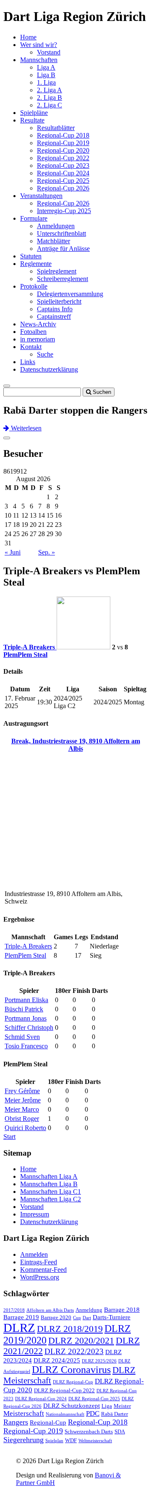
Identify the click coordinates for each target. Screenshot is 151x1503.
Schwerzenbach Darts (89, 1431)
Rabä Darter (114, 1414)
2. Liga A (49, 90)
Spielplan (54, 1440)
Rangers (15, 1422)
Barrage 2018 (122, 1309)
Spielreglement (56, 271)
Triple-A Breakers (28, 946)
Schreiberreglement (62, 278)
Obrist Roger (22, 1118)
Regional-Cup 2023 (63, 165)
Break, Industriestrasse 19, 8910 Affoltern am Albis (75, 744)
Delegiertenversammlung (70, 293)
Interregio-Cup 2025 (64, 210)
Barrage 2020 (56, 1317)
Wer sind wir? (38, 44)
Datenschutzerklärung (49, 369)
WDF (71, 1440)
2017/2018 (14, 1310)
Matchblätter (53, 241)
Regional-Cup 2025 (63, 180)
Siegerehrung (23, 1439)
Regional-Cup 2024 (63, 173)
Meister (122, 1406)
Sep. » (46, 552)
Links (27, 361)
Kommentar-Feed (43, 1269)
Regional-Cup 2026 (63, 188)
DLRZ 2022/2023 (74, 1351)
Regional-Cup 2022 (63, 158)
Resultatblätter (56, 127)
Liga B (46, 74)
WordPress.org (39, 1277)
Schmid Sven (22, 1036)
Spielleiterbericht (59, 301)
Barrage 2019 (21, 1317)
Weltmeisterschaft (95, 1440)
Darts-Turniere (111, 1317)
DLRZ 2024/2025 (57, 1360)
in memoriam (37, 339)
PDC (92, 1413)
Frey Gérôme (22, 1090)
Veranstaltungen (41, 195)
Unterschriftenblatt (61, 233)
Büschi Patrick (24, 1009)
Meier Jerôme (23, 1100)
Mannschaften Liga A (49, 1176)
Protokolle (33, 286)
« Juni (13, 552)
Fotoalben (33, 331)
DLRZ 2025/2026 (99, 1361)
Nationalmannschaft (65, 1414)
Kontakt (31, 346)
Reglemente (36, 263)
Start (9, 1136)
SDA (120, 1431)
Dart (87, 1317)
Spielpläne (34, 112)
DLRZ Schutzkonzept (71, 1405)
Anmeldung (89, 1310)
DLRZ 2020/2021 (81, 1341)
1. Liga (46, 82)
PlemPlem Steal (25, 955)
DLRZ (19, 1327)
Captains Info (55, 309)
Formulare (33, 218)
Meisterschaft (23, 1413)
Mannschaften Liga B (49, 1184)
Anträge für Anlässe (63, 248)
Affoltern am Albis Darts (50, 1310)
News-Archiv (38, 324)
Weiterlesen (25, 428)
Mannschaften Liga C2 (50, 1199)
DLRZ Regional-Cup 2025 (94, 1398)
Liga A (46, 67)
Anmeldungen (56, 225)
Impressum (34, 1214)
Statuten (31, 256)
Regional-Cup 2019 (63, 142)
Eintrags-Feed (38, 1262)
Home (28, 37)
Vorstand (48, 52)
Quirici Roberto (25, 1127)
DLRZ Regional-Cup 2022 (64, 1390)
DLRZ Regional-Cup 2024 (41, 1398)
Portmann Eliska (26, 999)
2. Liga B (49, 97)
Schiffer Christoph (29, 1027)
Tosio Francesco (26, 1046)
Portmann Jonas (26, 1018)
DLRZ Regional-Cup (73, 1382)
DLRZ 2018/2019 (70, 1328)
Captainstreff (54, 316)
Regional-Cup (48, 1422)
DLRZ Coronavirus (71, 1369)
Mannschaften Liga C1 (50, 1191)
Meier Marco (22, 1109)
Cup (77, 1317)
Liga (107, 1406)
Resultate (32, 120)
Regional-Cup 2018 (63, 135)
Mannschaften (38, 59)
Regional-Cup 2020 (63, 150)
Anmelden (34, 1254)
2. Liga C (49, 105)
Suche (45, 354)
